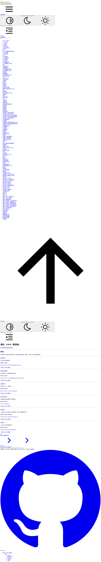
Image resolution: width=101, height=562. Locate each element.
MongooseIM (3, 370)
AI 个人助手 (5, 42)
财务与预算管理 (6, 169)
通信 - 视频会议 (6, 209)
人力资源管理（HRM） (7, 63)
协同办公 (5, 83)
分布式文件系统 (6, 76)
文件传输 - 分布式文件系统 (8, 112)
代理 (4, 64)
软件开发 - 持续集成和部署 (8, 185)
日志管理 (5, 127)
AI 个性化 (5, 43)
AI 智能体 (5, 44)
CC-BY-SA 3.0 (20, 449)
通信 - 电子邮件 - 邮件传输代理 (9, 203)
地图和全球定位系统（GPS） (9, 88)
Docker (14, 365)
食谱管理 (5, 218)
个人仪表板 (5, 60)
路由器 (4, 171)
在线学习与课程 (6, 87)
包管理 (4, 81)
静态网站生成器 (6, 216)
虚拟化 (4, 167)
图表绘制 (5, 85)
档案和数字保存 (6, 133)
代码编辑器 (5, 67)
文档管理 (5, 120)
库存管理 (5, 101)
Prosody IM (3, 396)
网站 (2, 362)
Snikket (2, 409)
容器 (4, 95)
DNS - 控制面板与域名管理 (8, 51)
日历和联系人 (5, 126)
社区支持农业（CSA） (7, 154)
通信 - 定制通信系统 (7, 199)
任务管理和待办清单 (7, 69)
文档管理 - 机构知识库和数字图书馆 (10, 123)
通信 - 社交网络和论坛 (7, 207)
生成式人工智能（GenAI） (8, 147)
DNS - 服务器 (5, 52)
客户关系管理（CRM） (7, 92)
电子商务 (5, 148)
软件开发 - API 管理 (7, 178)
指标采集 (5, 105)
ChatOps (4, 48)
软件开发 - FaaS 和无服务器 (8, 179)
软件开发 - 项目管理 (7, 189)
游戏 (4, 141)
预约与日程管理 (6, 217)
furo (10, 449)
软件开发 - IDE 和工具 (7, 181)
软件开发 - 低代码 (6, 182)
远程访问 (5, 192)
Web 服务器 (5, 59)
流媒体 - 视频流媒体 (7, 137)
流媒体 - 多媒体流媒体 (7, 136)
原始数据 (32, 449)
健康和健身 (5, 73)
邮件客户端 (5, 210)
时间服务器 (5, 129)
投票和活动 (5, 102)
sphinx (6, 449)
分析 (4, 77)
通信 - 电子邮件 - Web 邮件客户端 (10, 200)
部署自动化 (5, 211)
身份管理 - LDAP (6, 172)
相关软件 (10, 414)
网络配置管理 (5, 160)
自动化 (4, 162)
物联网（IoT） (6, 146)
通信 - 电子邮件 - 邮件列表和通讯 (9, 204)
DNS (4, 49)
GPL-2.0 (19, 365)
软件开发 (5, 176)
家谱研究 (5, 94)
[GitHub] (50, 549)
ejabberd (2, 357)
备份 (4, 90)
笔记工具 (5, 155)
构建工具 (5, 132)
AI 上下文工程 (6, 40)
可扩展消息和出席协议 (5, 347)
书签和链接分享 (6, 62)
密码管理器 (5, 97)
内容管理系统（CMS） (7, 74)
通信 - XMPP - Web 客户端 (8, 196)
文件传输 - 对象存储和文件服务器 (10, 116)
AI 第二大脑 (5, 46)
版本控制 (5, 144)
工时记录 (5, 99)
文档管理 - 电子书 (6, 125)
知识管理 (5, 153)
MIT (8, 403)
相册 (4, 151)
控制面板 (5, 106)
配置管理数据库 (6, 214)
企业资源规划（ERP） (7, 70)
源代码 (5, 362)
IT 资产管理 (5, 54)
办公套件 (5, 80)
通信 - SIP (5, 195)
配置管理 (5, 213)
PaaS (4, 55)
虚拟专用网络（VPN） (7, 165)
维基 (4, 157)
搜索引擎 (5, 108)
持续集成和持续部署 (7, 104)
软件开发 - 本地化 (6, 186)
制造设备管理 (5, 78)
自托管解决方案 (6, 164)
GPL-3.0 (14, 429)
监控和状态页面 (6, 150)
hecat (4, 449)
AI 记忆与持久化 (6, 47)
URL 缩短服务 (6, 57)
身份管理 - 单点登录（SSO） (9, 174)
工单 (4, 98)
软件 (6, 554)
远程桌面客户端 (6, 190)
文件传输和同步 (6, 119)
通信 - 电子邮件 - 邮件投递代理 (9, 206)
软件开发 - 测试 (6, 188)
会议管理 (5, 71)
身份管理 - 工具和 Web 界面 (8, 175)
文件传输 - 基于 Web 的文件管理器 (10, 115)
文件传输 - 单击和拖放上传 (8, 113)
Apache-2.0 (15, 390)
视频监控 (5, 168)
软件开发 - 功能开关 (7, 183)
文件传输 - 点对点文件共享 (8, 118)
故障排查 (5, 109)
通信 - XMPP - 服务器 (7, 197)
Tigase (2, 422)
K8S (18, 378)
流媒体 (4, 134)
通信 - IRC (5, 193)
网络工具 (5, 158)
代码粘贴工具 (5, 66)
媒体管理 (5, 91)
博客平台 (5, 84)
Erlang (11, 365)
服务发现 (5, 130)
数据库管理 (5, 111)
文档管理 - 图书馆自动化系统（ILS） (10, 122)
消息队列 (5, 140)
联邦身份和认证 (6, 161)
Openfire (2, 383)
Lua (5, 403)
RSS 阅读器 (5, 56)
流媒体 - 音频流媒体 (7, 139)
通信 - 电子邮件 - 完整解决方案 (9, 202)
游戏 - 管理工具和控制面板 (8, 143)
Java (11, 390)
